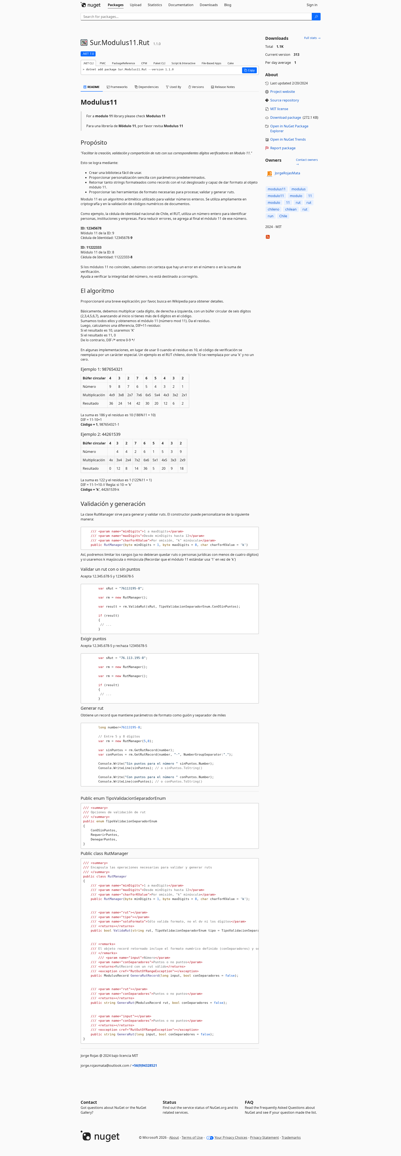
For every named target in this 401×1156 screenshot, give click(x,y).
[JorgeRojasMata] (269, 173)
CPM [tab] (144, 63)
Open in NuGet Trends (288, 139)
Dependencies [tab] (148, 87)
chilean (291, 209)
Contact (89, 1102)
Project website (282, 91)
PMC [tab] (103, 63)
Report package (283, 148)
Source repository (284, 100)
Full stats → (312, 38)
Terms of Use (192, 1137)
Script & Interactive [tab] (183, 63)
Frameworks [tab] (119, 87)
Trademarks (291, 1137)
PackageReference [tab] (123, 63)
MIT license (279, 109)
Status (169, 1102)
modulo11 (276, 195)
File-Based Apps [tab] (211, 63)
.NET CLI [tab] (88, 63)
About (174, 1137)
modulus (299, 189)
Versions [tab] (197, 87)
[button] (249, 70)
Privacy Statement (264, 1137)
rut (298, 202)
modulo (296, 195)
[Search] (316, 16)
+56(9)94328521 (144, 1065)
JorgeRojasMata (287, 173)
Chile (283, 216)
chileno (273, 209)
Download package (285, 117)
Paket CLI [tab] (159, 63)
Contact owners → (307, 162)
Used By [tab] (175, 87)
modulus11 (277, 189)
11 (310, 195)
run (270, 216)
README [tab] (93, 87)
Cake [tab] (231, 63)
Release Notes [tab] (224, 87)
